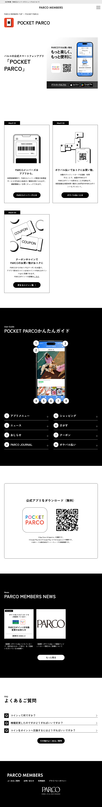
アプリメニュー (18, 416)
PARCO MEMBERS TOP (13, 14)
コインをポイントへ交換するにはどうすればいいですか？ (43, 730)
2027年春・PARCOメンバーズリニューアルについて (22, 2)
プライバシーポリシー (57, 781)
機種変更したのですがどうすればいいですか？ (37, 723)
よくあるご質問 (13, 781)
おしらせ (14, 435)
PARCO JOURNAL (19, 444)
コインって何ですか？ (23, 715)
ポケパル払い (65, 444)
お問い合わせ (29, 781)
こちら (36, 276)
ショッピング (65, 416)
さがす (61, 425)
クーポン (63, 435)
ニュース (13, 425)
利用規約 (41, 781)
